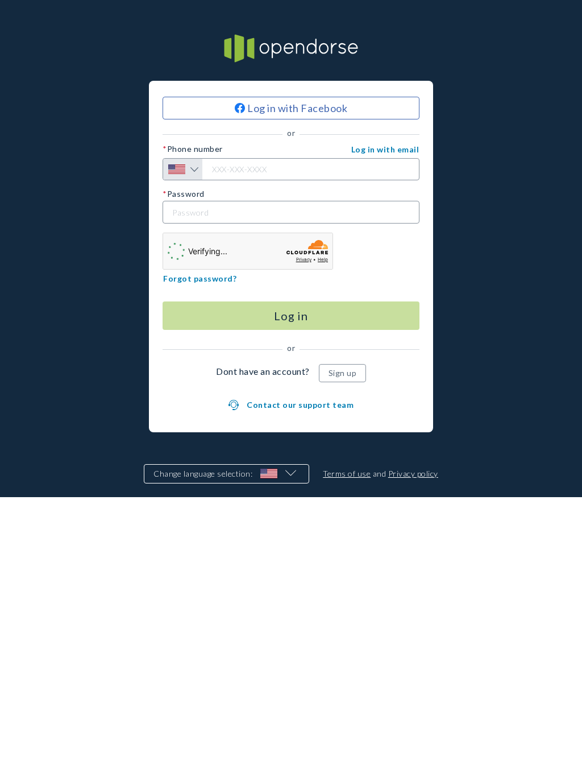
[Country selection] (182, 169)
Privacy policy (413, 473)
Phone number (195, 149)
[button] (385, 149)
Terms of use (347, 473)
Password (186, 194)
